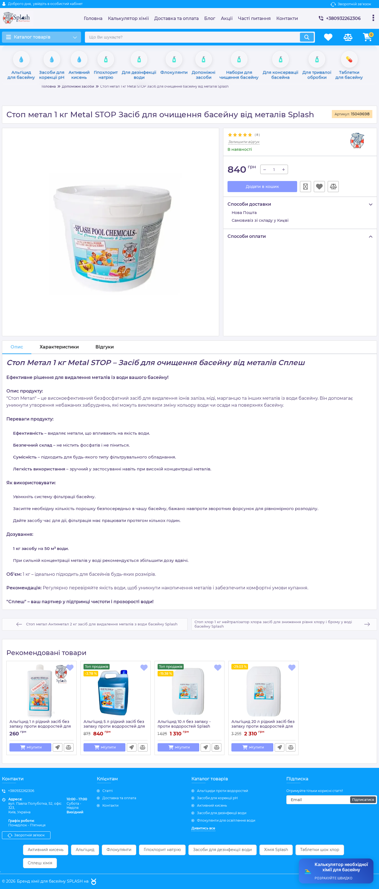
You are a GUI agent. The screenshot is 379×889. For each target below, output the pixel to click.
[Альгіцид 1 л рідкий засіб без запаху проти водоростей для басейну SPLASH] (41, 691)
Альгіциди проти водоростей (222, 791)
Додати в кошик (262, 186)
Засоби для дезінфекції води (221, 813)
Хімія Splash (276, 849)
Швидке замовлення (305, 186)
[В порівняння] (333, 186)
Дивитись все (203, 828)
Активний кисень (212, 805)
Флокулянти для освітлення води (226, 820)
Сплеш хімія (40, 862)
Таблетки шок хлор (319, 849)
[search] (307, 37)
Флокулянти (119, 849)
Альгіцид (85, 849)
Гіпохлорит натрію (162, 849)
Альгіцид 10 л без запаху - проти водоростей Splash (184, 726)
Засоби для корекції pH (217, 798)
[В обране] (319, 186)
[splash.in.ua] (93, 881)
